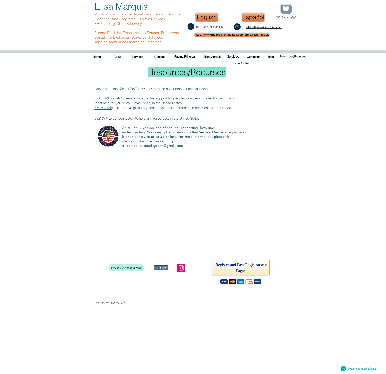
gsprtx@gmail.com (168, 145)
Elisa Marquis (121, 6)
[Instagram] (181, 268)
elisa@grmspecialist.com (264, 27)
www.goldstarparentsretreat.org (147, 141)
